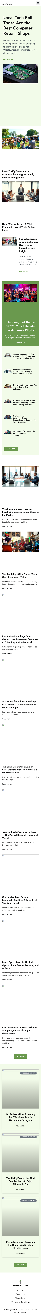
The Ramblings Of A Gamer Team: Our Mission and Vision (20, 576)
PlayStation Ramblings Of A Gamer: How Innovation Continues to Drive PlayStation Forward (20, 639)
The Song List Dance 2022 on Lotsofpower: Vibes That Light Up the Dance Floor (19, 769)
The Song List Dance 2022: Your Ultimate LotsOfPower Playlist (20, 326)
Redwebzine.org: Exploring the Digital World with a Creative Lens (20, 1245)
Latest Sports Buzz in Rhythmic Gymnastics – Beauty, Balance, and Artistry (20, 965)
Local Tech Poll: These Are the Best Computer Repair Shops (18, 25)
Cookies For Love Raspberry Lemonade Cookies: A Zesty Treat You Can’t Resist (19, 900)
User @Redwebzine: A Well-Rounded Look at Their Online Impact (18, 227)
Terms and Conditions (20, 1302)
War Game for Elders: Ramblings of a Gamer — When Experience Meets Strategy (19, 704)
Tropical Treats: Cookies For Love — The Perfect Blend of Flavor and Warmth (20, 834)
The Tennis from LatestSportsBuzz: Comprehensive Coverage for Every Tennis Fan (24, 419)
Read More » (21, 342)
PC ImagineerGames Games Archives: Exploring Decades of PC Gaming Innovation (24, 402)
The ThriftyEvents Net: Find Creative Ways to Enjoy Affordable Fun (20, 1181)
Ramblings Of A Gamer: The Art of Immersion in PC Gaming (24, 433)
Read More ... (9, 59)
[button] (38, 3)
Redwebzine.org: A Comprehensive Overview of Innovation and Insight (28, 245)
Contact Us (20, 1294)
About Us (20, 1290)
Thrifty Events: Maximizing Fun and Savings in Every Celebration (25, 387)
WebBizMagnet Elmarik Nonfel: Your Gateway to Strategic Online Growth (22, 371)
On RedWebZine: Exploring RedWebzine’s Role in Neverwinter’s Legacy (20, 1117)
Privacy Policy (20, 1298)
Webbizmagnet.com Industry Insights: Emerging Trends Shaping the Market (20, 512)
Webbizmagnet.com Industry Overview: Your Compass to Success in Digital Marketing (24, 356)
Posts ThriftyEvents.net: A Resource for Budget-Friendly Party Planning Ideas (18, 174)
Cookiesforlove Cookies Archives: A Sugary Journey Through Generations (20, 1030)
